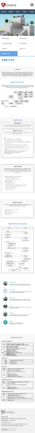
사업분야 (10, 11)
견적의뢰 (31, 11)
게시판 (17, 11)
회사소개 (3, 11)
